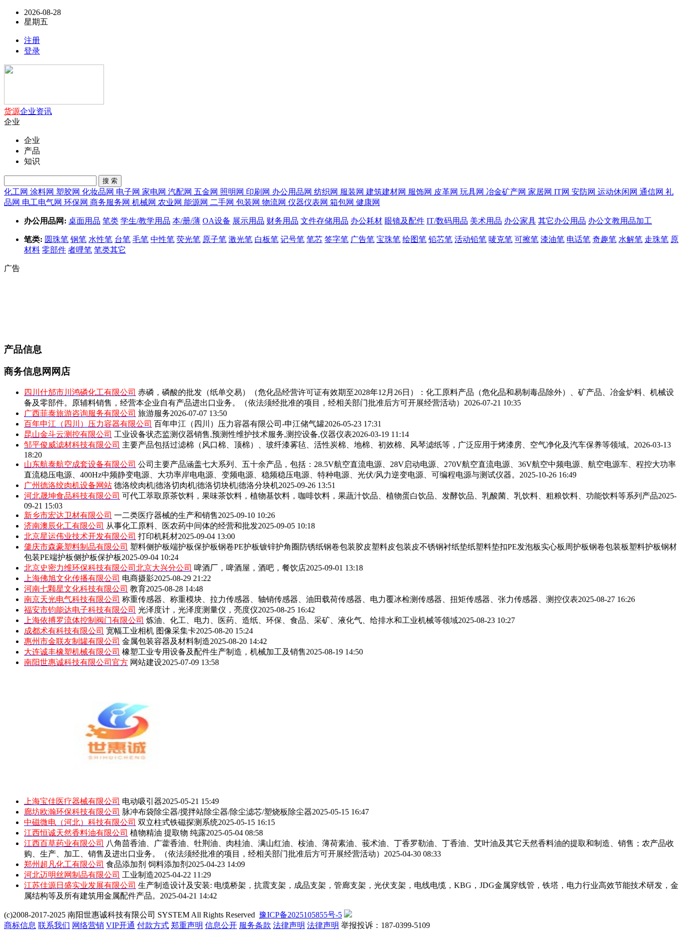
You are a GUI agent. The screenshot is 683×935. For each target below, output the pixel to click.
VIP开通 (120, 925)
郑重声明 (187, 925)
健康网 (368, 202)
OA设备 (216, 220)
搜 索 (110, 180)
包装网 (249, 202)
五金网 (207, 192)
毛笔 (140, 239)
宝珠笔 (388, 239)
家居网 (541, 192)
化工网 (17, 192)
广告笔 (362, 239)
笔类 (110, 220)
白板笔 (266, 239)
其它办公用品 (562, 220)
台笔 (122, 239)
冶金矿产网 (507, 192)
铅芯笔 (440, 239)
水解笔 (630, 239)
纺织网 (327, 192)
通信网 (653, 192)
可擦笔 (526, 239)
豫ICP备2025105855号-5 (300, 914)
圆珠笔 (56, 239)
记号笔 (292, 239)
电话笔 (578, 239)
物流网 (275, 202)
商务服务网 (111, 202)
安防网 (585, 192)
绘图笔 (414, 239)
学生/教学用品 (145, 220)
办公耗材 (366, 220)
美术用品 (486, 220)
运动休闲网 (619, 192)
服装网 (353, 192)
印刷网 (259, 192)
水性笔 (100, 239)
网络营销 (88, 925)
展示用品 (248, 220)
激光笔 (240, 239)
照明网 (233, 192)
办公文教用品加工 (620, 220)
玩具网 (473, 192)
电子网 (129, 192)
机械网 (145, 202)
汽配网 (181, 192)
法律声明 (289, 925)
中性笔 (162, 239)
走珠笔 (656, 239)
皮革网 (447, 192)
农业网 (171, 202)
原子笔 (214, 239)
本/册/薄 (186, 220)
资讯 (44, 111)
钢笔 (78, 239)
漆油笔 (552, 239)
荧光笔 (188, 239)
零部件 (54, 250)
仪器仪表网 (309, 202)
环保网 (77, 202)
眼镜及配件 (404, 220)
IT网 (563, 192)
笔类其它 (110, 250)
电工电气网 (43, 202)
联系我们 (54, 925)
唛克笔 (500, 239)
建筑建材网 (387, 192)
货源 (12, 111)
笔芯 (314, 239)
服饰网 (421, 192)
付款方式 (153, 925)
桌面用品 (84, 220)
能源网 (197, 202)
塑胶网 (69, 192)
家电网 (155, 192)
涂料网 (43, 192)
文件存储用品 (324, 220)
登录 (32, 50)
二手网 (223, 202)
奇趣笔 (604, 239)
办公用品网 (293, 192)
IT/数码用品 (447, 220)
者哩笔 (80, 250)
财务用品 (282, 220)
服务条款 (255, 925)
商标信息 (20, 925)
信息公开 (221, 925)
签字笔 (336, 239)
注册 (32, 40)
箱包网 (343, 202)
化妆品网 (99, 192)
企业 (28, 111)
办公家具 (520, 220)
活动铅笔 (470, 239)
